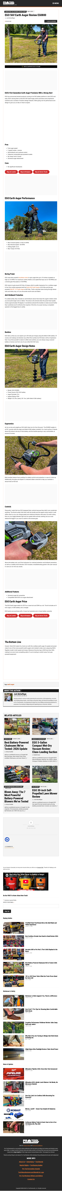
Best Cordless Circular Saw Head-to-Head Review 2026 (41, 936)
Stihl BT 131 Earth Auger (17, 289)
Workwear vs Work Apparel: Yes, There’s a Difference (41, 996)
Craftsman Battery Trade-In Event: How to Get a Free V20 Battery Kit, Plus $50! (40, 1123)
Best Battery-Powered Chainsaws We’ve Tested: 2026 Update (16, 745)
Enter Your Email (8, 902)
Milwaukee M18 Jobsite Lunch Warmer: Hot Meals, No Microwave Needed (41, 1083)
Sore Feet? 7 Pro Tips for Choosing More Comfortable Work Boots (41, 1010)
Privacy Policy (26, 1145)
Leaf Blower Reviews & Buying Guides (13, 786)
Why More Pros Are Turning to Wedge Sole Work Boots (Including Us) (41, 1037)
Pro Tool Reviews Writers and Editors (31, 1176)
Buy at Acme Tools (41, 172)
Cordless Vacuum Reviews (38, 739)
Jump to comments (51, 21)
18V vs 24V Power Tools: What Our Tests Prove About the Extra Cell (41, 977)
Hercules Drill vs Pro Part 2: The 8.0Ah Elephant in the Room (41, 950)
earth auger (10, 684)
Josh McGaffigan (10, 18)
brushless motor (23, 277)
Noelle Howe (37, 755)
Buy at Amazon (25, 172)
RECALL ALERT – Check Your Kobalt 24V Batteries (40, 1109)
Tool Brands (39, 1162)
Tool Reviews (35, 786)
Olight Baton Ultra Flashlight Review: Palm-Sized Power (41, 1049)
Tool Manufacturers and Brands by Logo (31, 1172)
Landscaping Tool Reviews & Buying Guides (15, 11)
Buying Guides (8, 739)
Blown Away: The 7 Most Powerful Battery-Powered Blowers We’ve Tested (16, 796)
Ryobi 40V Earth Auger (32, 287)
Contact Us (31, 1179)
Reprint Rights (24, 1165)
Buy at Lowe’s (11, 172)
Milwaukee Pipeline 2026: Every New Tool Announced (41, 1069)
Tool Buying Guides (36, 1165)
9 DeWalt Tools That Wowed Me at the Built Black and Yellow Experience (41, 924)
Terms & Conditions (37, 1145)
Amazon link (40, 867)
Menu (56, 3)
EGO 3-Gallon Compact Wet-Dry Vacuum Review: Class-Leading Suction (44, 747)
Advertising (30, 1162)
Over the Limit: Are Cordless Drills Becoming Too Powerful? (39, 1096)
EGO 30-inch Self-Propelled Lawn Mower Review (44, 793)
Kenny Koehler (9, 751)
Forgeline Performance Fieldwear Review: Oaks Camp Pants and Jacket (41, 1023)
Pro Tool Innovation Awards (31, 1169)
